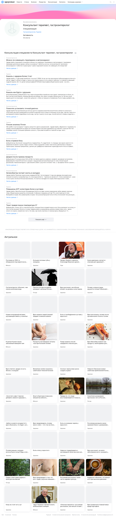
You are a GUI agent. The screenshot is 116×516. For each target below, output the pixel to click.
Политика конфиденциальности (105, 514)
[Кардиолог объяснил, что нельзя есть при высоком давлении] (98, 471)
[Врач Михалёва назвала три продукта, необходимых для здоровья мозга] (98, 336)
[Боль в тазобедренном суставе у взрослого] (71, 308)
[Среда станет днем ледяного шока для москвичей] (17, 471)
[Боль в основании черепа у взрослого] (71, 417)
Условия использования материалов (61, 514)
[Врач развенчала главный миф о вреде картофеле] (98, 499)
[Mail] (2, 2)
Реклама (14, 514)
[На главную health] (9, 2)
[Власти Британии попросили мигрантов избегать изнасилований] (44, 390)
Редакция (48, 514)
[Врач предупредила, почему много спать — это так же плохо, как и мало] (44, 417)
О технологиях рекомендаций (88, 514)
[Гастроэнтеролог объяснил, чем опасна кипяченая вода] (17, 281)
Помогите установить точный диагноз (22, 108)
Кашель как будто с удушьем (18, 92)
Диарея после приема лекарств (19, 157)
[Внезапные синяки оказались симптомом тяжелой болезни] (44, 363)
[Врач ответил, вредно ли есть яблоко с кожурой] (17, 363)
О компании (8, 514)
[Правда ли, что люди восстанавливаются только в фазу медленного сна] (71, 390)
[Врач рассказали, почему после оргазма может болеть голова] (98, 308)
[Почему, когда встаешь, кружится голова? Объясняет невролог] (98, 281)
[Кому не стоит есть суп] (17, 499)
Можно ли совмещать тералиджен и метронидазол (28, 60)
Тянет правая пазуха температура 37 (21, 205)
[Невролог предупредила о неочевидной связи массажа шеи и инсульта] (71, 444)
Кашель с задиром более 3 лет (19, 76)
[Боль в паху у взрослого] (44, 444)
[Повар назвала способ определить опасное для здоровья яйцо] (71, 336)
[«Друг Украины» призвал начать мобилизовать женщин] (44, 499)
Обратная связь (76, 514)
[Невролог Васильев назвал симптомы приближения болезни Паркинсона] (98, 363)
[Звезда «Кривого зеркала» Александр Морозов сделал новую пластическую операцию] (71, 254)
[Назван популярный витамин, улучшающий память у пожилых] (17, 308)
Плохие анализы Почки (16, 125)
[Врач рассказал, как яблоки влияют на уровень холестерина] (71, 281)
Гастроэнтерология (29, 32)
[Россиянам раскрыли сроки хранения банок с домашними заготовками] (98, 417)
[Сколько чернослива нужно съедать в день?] (71, 363)
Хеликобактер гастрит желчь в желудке (23, 173)
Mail (3, 514)
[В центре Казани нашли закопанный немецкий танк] (17, 336)
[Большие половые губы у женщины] (44, 254)
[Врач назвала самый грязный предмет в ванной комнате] (44, 308)
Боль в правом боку (14, 141)
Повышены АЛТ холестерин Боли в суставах (24, 189)
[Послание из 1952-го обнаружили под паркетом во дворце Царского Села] (17, 254)
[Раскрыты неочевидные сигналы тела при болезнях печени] (44, 336)
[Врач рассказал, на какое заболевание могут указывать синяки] (98, 444)
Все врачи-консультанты (30, 21)
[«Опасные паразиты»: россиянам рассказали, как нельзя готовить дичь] (71, 499)
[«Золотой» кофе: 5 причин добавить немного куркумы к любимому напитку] (17, 390)
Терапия (38, 32)
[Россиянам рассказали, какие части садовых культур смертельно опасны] (71, 471)
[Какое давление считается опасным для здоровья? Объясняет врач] (98, 254)
